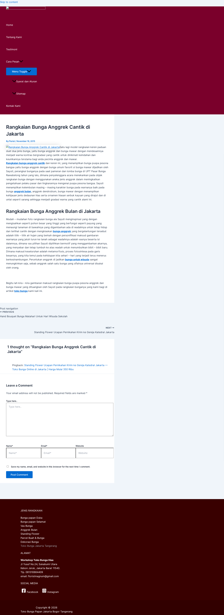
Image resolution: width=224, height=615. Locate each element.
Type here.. (11, 401)
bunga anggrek (62, 231)
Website (80, 446)
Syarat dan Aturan (26, 81)
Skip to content (9, 2)
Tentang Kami (14, 37)
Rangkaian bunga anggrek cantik (25, 163)
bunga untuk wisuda (77, 259)
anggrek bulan (22, 191)
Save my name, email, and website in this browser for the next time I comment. (50, 466)
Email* (44, 446)
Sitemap (21, 93)
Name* (9, 446)
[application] (21, 61)
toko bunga (21, 290)
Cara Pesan (12, 61)
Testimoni (11, 49)
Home (9, 24)
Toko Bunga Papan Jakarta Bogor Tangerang (47, 611)
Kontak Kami (13, 105)
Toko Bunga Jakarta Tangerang (39, 545)
